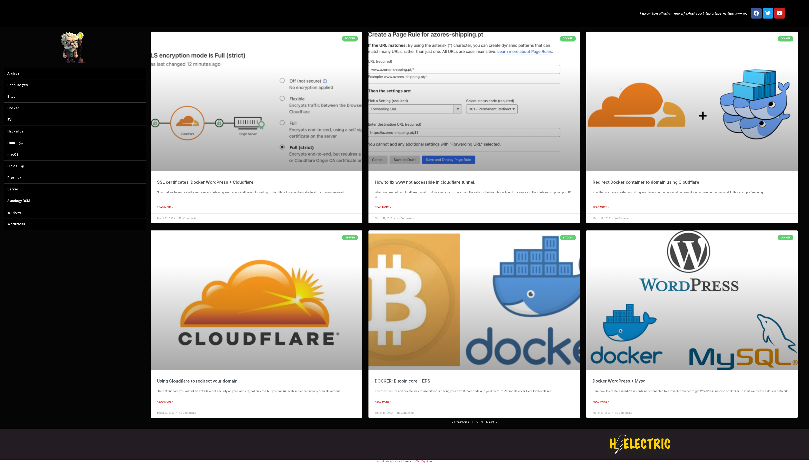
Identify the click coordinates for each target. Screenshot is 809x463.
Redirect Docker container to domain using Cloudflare (646, 182)
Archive (13, 73)
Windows (14, 212)
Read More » (165, 207)
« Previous (460, 422)
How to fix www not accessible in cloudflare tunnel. (425, 182)
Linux (11, 143)
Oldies (12, 166)
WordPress (16, 224)
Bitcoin (12, 97)
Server (12, 189)
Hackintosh (16, 131)
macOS (13, 155)
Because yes (17, 85)
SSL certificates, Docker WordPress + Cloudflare (205, 182)
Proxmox (14, 178)
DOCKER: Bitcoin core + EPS (402, 381)
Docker (13, 108)
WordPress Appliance (388, 461)
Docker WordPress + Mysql (620, 381)
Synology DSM (18, 201)
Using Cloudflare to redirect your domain (197, 381)
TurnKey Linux (424, 461)
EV (9, 120)
